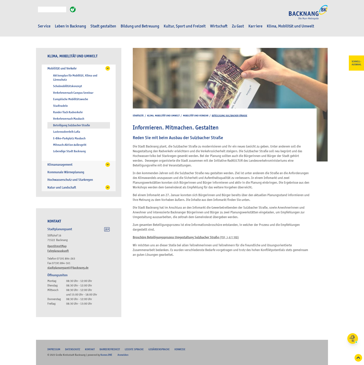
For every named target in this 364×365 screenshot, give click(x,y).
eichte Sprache (134, 349)
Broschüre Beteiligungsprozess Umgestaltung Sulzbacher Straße (186, 237)
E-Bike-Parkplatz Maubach (69, 138)
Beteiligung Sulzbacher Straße (71, 125)
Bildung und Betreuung (140, 26)
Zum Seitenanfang (358, 358)
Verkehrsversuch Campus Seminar (73, 93)
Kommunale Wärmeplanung (65, 172)
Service (44, 26)
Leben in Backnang (70, 26)
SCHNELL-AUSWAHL (356, 63)
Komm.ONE (106, 354)
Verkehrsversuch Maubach (68, 119)
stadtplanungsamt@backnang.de (68, 268)
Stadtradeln (60, 106)
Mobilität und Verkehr (62, 68)
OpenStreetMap (57, 246)
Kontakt (90, 349)
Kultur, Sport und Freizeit (185, 26)
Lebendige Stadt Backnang (69, 151)
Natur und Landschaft (61, 188)
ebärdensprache (159, 349)
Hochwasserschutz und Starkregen (70, 180)
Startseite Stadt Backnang (308, 14)
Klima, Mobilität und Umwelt (290, 26)
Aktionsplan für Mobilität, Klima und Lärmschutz (75, 78)
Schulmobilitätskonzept (67, 86)
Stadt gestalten (103, 26)
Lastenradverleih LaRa (66, 132)
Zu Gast (238, 26)
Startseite (138, 115)
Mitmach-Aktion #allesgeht (69, 145)
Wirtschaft (219, 26)
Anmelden (123, 354)
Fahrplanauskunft (58, 251)
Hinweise (179, 349)
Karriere (255, 26)
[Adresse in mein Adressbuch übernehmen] (107, 230)
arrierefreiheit (110, 349)
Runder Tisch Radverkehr (68, 112)
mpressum (53, 349)
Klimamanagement (59, 165)
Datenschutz (72, 349)
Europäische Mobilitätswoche (70, 99)
